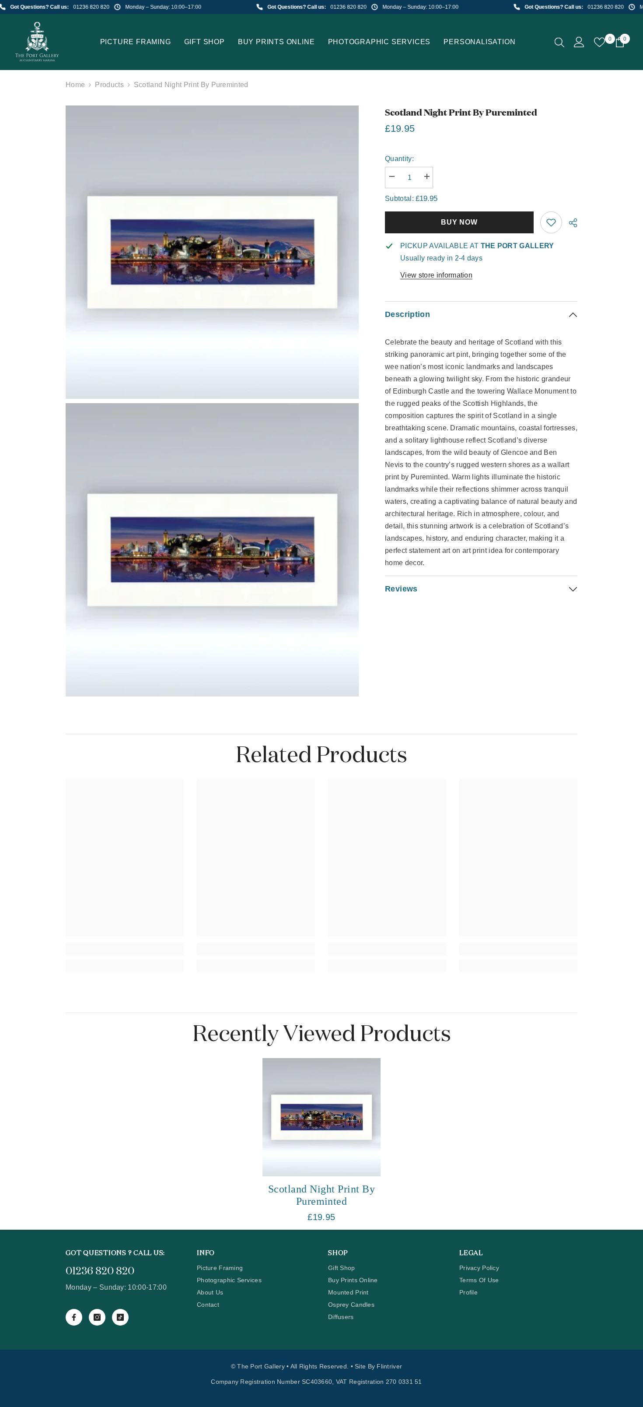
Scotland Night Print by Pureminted (321, 1195)
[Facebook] (74, 1317)
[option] (321, 1144)
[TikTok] (120, 1317)
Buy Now (459, 222)
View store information (436, 275)
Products (109, 84)
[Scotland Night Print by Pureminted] (321, 1117)
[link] (551, 222)
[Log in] (579, 42)
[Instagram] (97, 1317)
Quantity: (399, 158)
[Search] (559, 42)
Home (75, 84)
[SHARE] (569, 222)
